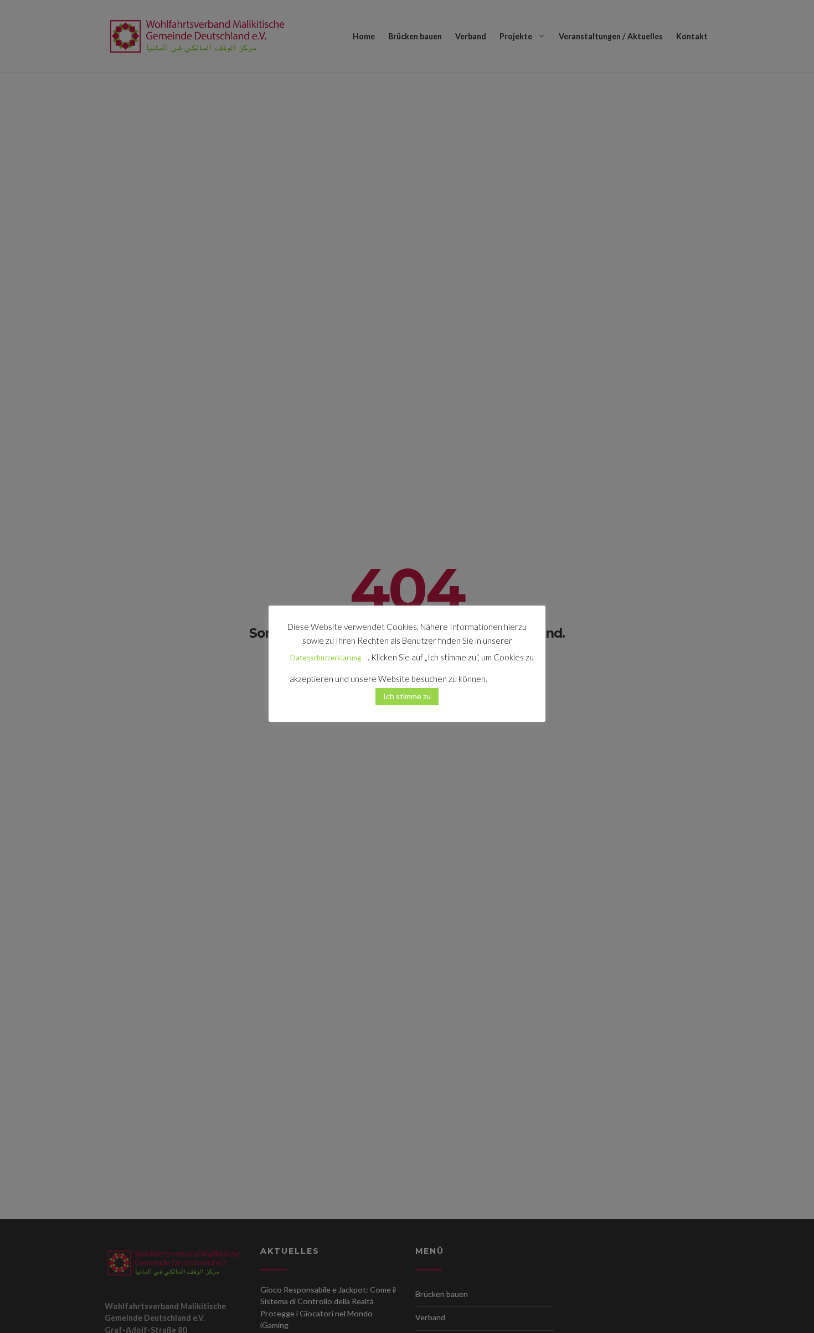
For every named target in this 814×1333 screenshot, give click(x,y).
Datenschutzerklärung (325, 657)
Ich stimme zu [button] (407, 696)
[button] (506, 674)
